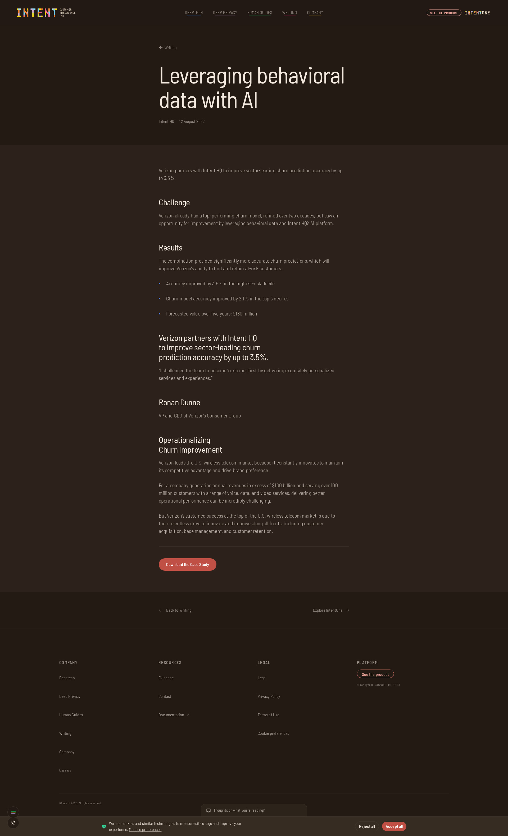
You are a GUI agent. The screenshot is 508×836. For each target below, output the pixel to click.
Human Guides (259, 12)
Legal (262, 677)
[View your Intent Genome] (13, 812)
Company (315, 12)
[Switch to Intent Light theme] (13, 823)
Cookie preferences (273, 733)
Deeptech (194, 12)
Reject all (367, 826)
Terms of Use (268, 714)
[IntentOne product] (477, 12)
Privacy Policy (269, 696)
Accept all (394, 826)
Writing (289, 12)
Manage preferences (145, 829)
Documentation (173, 714)
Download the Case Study (187, 564)
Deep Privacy (225, 12)
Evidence (166, 677)
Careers (65, 770)
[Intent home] (46, 12)
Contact (164, 696)
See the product (444, 13)
